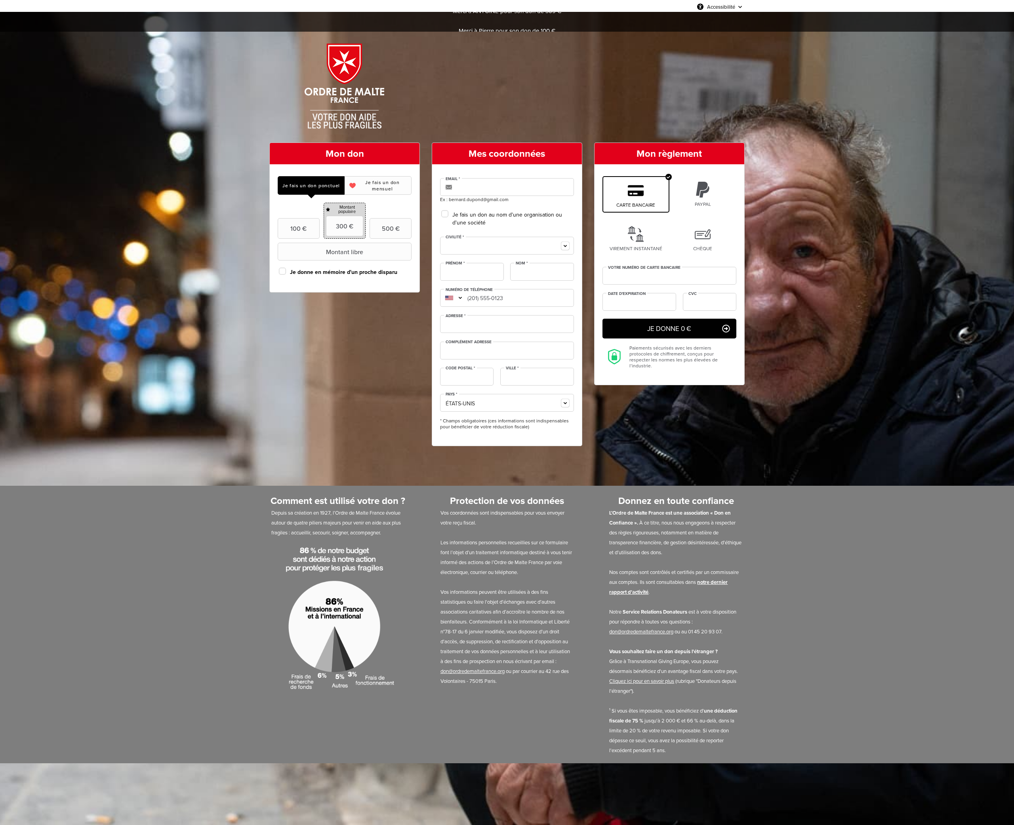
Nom (522, 263)
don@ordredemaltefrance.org (472, 671)
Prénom (455, 263)
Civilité (455, 237)
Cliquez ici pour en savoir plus (641, 680)
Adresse (456, 316)
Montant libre (344, 251)
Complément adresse (469, 342)
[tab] (311, 185)
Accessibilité (721, 6)
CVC (692, 293)
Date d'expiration (627, 293)
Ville (512, 368)
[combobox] (507, 246)
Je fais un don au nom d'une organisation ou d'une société (507, 218)
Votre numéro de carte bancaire (644, 267)
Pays (451, 394)
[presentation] (311, 185)
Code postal (460, 368)
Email (453, 179)
